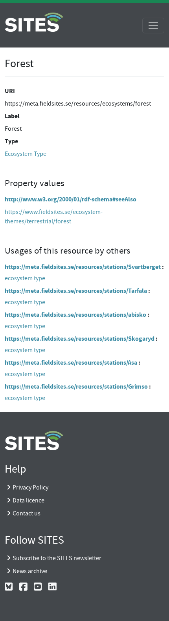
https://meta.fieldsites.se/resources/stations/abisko (75, 314)
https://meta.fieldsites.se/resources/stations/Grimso (76, 386)
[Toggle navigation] (153, 25)
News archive (30, 571)
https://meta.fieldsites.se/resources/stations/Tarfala (76, 291)
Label (12, 116)
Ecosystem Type (25, 154)
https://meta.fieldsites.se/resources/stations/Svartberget (83, 267)
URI (10, 91)
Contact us (26, 513)
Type (11, 141)
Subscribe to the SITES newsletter (57, 558)
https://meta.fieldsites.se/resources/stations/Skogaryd (79, 338)
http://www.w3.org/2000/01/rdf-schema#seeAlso (70, 199)
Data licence (28, 500)
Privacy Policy (30, 487)
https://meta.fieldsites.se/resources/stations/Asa (71, 362)
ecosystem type (25, 278)
